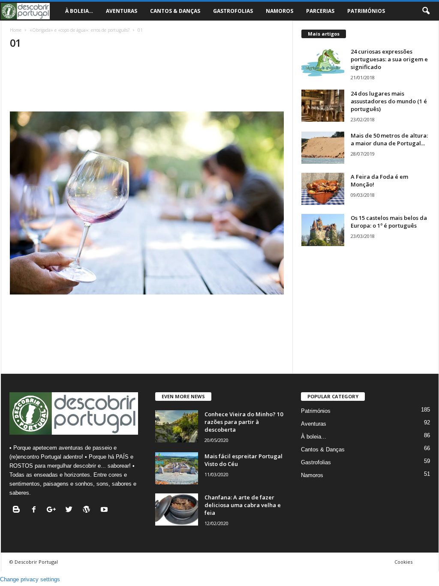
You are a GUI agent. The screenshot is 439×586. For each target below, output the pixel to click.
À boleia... (313, 436)
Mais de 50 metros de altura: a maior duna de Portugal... (389, 139)
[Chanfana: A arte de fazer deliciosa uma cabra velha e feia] (176, 509)
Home (15, 30)
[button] (425, 11)
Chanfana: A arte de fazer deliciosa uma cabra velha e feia (242, 505)
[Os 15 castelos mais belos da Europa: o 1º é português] (322, 230)
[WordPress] (88, 510)
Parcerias (320, 11)
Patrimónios (366, 11)
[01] (147, 203)
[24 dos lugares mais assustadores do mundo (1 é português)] (322, 106)
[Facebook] (36, 510)
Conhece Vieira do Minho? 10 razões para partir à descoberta (243, 421)
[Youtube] (105, 510)
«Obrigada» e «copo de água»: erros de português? (79, 30)
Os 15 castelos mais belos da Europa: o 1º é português (389, 221)
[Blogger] (18, 510)
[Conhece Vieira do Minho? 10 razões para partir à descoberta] (176, 426)
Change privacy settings (30, 579)
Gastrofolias (233, 11)
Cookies (403, 562)
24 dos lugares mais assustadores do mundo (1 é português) (389, 101)
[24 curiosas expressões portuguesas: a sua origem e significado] (322, 64)
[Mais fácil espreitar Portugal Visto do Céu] (176, 468)
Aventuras (121, 11)
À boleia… (79, 11)
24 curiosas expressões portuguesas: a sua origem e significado (389, 59)
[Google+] (53, 510)
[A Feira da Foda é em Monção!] (322, 189)
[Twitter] (71, 510)
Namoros (279, 11)
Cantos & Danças (175, 11)
